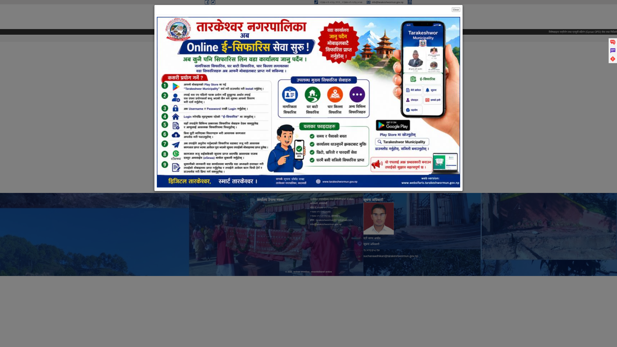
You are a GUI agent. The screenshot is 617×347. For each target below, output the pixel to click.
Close (456, 9)
